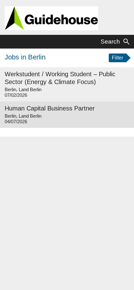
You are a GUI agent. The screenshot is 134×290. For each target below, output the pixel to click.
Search (110, 41)
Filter (117, 57)
